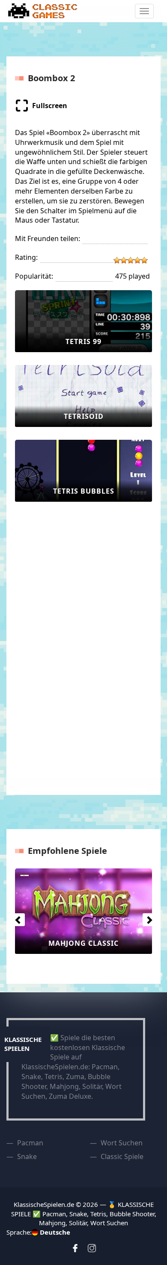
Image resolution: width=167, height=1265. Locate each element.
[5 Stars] (144, 260)
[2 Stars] (123, 260)
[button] (16, 917)
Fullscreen (49, 105)
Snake (27, 1156)
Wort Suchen (122, 1142)
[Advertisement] (49, 643)
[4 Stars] (137, 260)
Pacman (30, 1142)
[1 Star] (116, 260)
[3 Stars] (130, 260)
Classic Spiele (122, 1156)
